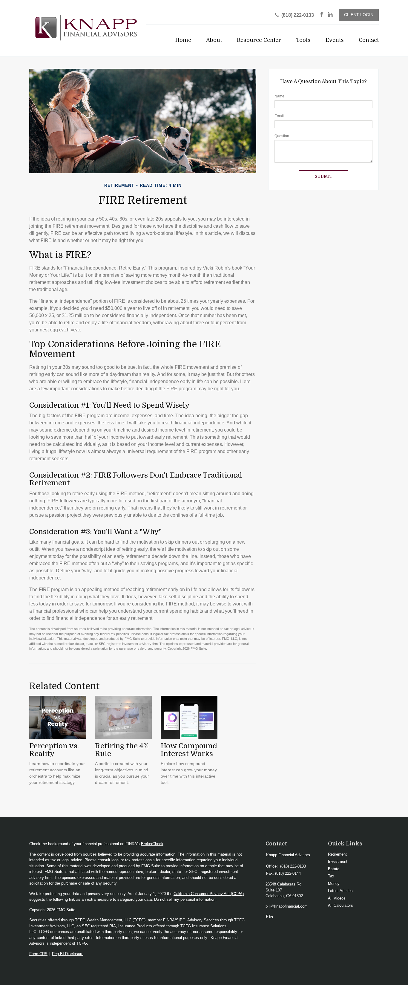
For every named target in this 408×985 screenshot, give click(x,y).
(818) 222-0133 (297, 15)
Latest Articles (340, 890)
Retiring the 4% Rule (121, 750)
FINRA (169, 920)
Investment (337, 861)
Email (279, 116)
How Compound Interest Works (189, 750)
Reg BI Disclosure (67, 954)
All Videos (337, 898)
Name (279, 96)
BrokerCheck (152, 844)
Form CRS (38, 954)
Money (334, 883)
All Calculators (340, 905)
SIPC (180, 920)
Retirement (337, 854)
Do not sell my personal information (184, 899)
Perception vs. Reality (54, 750)
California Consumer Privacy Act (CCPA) (209, 893)
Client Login (358, 15)
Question (281, 136)
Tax (331, 876)
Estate (333, 869)
